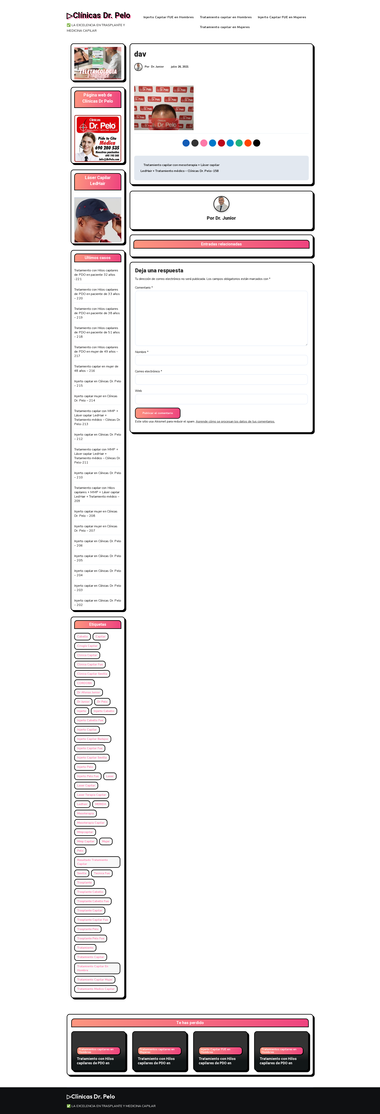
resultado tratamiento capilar (92, 862)
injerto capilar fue (89, 748)
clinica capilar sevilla (92, 674)
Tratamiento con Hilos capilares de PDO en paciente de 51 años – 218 (97, 332)
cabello (82, 636)
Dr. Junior (157, 67)
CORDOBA (84, 683)
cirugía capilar (87, 646)
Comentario (144, 287)
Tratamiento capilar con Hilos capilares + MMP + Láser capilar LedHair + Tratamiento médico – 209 (97, 494)
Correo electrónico (148, 371)
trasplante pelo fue (90, 938)
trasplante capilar (89, 910)
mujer (106, 841)
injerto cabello (104, 711)
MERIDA (100, 804)
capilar (100, 636)
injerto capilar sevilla (92, 757)
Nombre (141, 352)
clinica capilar (87, 655)
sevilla (81, 873)
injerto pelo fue (88, 776)
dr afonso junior (88, 692)
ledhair (82, 804)
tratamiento (85, 948)
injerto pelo (85, 767)
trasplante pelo (88, 929)
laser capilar (86, 785)
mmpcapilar (85, 832)
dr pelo (102, 702)
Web (138, 391)
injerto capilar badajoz (92, 739)
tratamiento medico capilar (96, 989)
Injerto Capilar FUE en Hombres (168, 17)
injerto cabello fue (90, 720)
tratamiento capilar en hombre (92, 968)
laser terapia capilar (91, 795)
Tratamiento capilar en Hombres (226, 17)
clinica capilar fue (90, 664)
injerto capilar (87, 730)
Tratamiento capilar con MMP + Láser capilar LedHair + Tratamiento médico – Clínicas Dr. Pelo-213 (97, 417)
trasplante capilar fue (92, 920)
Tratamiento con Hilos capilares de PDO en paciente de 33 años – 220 (97, 293)
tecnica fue (102, 873)
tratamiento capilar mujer (94, 979)
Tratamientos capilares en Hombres (96, 1050)
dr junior (83, 702)
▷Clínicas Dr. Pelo (98, 15)
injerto (81, 711)
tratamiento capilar (90, 957)
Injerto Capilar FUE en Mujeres (282, 17)
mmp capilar (85, 841)
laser (110, 776)
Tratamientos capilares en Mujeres (157, 1050)
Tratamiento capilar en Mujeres (225, 27)
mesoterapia (85, 813)
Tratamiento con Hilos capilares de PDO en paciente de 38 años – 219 (97, 313)
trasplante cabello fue (93, 901)
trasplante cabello (90, 892)
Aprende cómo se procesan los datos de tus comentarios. (235, 421)
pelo (80, 851)
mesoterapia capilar (90, 823)
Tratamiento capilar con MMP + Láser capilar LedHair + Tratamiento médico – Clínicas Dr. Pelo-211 (97, 456)
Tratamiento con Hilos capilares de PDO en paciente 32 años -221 (96, 274)
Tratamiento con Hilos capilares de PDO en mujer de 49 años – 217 (96, 351)
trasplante (84, 882)
